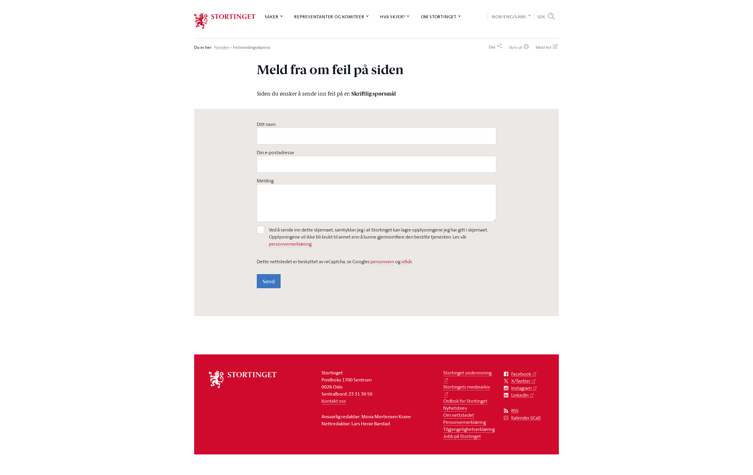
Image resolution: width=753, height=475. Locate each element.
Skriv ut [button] (515, 47)
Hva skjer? (392, 17)
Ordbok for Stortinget (465, 401)
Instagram (521, 388)
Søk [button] (541, 16)
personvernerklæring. (290, 244)
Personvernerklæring (464, 422)
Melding (265, 180)
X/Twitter (520, 381)
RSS (515, 410)
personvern (382, 261)
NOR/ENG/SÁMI (509, 16)
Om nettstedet (458, 415)
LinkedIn (520, 395)
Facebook (521, 373)
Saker (272, 17)
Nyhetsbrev (455, 408)
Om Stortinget (439, 17)
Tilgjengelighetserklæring (469, 429)
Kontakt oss (333, 401)
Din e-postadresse (275, 152)
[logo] (225, 21)
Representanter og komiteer (329, 17)
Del (492, 47)
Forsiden (221, 47)
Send (269, 281)
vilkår (406, 261)
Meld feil (543, 47)
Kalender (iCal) (526, 417)
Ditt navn (266, 124)
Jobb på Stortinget (462, 436)
